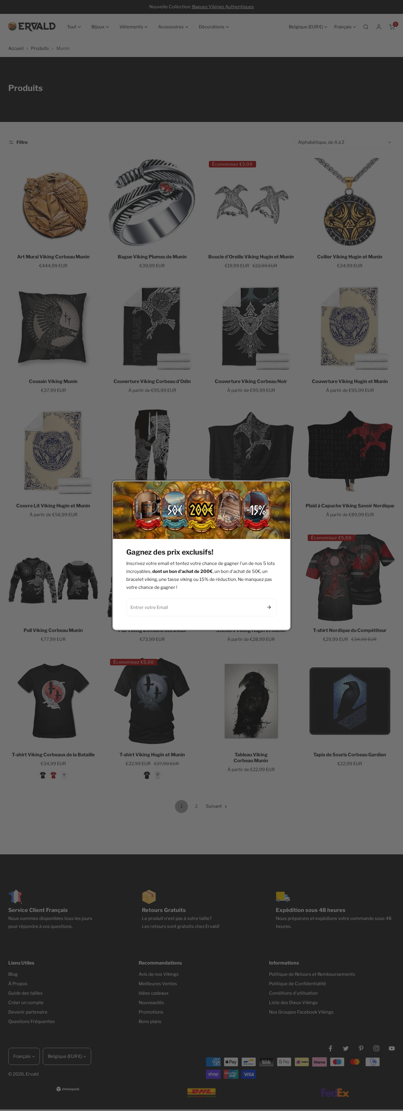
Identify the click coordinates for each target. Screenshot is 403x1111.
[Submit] (269, 607)
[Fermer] (282, 488)
